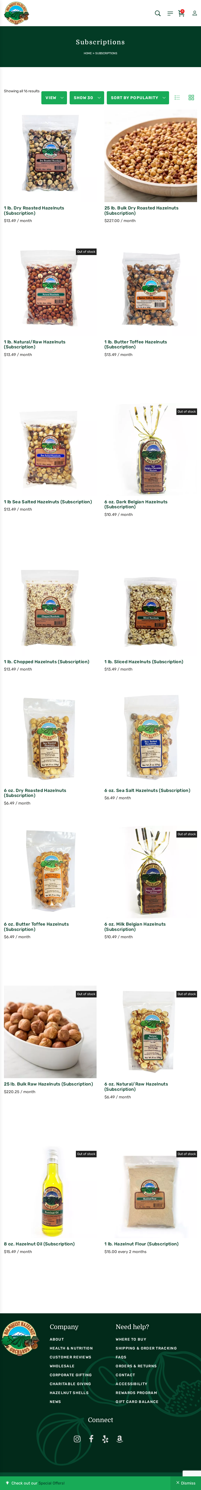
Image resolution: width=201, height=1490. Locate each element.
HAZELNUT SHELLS (69, 1393)
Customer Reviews (71, 1357)
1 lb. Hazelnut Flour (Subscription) (141, 1243)
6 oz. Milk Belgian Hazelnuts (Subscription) (135, 926)
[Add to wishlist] (62, 166)
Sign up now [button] (38, 167)
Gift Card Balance (137, 1402)
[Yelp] (105, 1439)
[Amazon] (120, 1439)
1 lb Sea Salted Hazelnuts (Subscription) (48, 501)
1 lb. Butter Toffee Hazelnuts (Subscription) (135, 344)
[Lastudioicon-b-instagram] (77, 1439)
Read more (39, 301)
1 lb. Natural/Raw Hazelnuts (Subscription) (34, 344)
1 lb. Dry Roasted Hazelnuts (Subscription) (34, 210)
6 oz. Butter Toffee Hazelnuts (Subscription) (36, 926)
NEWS (55, 1402)
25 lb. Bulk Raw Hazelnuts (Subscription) (48, 1084)
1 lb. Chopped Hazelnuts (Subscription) (46, 661)
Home (88, 53)
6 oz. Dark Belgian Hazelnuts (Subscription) (136, 504)
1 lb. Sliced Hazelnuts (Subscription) (143, 661)
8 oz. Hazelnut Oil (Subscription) (39, 1243)
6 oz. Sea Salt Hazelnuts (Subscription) (147, 790)
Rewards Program (136, 1393)
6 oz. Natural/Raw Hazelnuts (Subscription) (136, 1086)
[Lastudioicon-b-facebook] (91, 1439)
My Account (190, 13)
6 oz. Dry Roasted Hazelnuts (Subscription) (35, 793)
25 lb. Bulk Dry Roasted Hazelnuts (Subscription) (141, 210)
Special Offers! (51, 1483)
